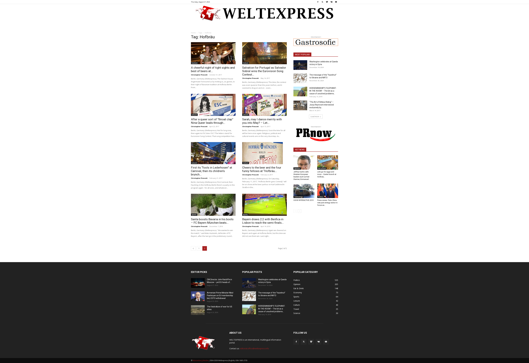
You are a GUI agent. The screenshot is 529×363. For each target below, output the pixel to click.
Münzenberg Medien (201, 360)
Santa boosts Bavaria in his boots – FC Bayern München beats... (212, 221)
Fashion (194, 63)
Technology (298, 197)
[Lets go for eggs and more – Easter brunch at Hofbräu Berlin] (327, 162)
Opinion (297, 168)
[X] (322, 2)
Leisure (194, 115)
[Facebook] (318, 2)
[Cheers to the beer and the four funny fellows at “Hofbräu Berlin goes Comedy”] (264, 153)
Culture (245, 63)
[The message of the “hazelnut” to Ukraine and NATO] (300, 78)
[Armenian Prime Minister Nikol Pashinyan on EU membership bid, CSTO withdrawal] (198, 296)
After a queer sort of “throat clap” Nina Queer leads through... (212, 121)
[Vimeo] (327, 2)
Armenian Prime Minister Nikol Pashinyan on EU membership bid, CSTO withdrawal (220, 295)
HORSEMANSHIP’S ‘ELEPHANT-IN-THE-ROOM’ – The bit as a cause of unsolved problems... (322, 91)
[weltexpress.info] (264, 13)
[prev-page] (193, 248)
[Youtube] (336, 2)
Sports (194, 215)
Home (193, 33)
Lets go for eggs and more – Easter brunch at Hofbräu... (326, 174)
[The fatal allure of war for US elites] (198, 310)
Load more (315, 116)
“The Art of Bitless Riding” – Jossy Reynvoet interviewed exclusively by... (321, 105)
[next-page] (299, 211)
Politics (320, 197)
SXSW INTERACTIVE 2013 (303, 200)
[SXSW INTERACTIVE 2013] (303, 191)
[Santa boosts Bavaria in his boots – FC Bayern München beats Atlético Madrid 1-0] (213, 205)
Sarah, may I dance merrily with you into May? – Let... (262, 121)
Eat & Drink (322, 168)
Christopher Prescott (199, 75)
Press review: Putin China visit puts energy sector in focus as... (327, 202)
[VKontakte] (331, 2)
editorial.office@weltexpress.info (254, 348)
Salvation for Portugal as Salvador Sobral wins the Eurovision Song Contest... (264, 71)
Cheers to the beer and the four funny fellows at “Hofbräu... (261, 169)
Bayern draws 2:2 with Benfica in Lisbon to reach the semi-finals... (263, 221)
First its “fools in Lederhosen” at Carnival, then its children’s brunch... (211, 171)
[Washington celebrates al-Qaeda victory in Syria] (300, 65)
